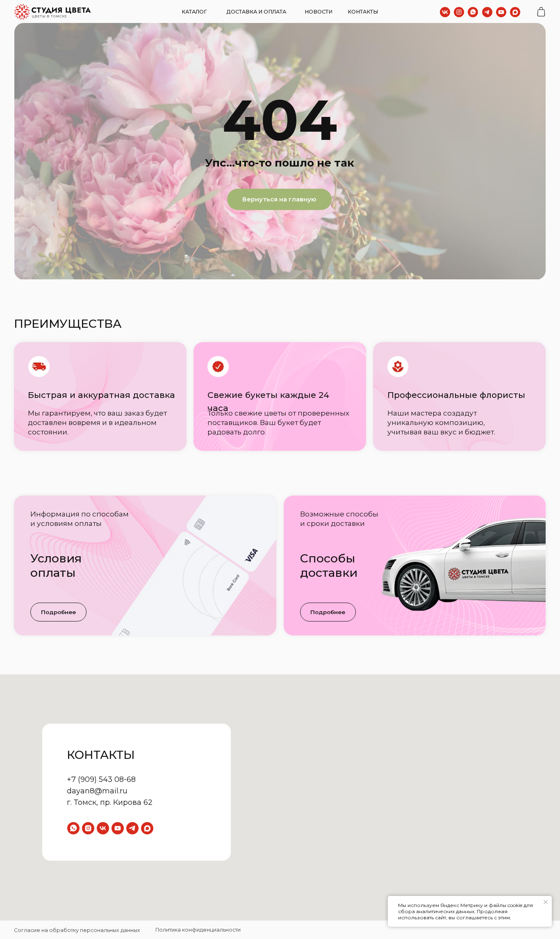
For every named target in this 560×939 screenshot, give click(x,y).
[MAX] (147, 828)
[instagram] (88, 828)
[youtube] (118, 828)
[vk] (103, 828)
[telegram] (132, 828)
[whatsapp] (73, 828)
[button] (58, 612)
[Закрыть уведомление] (546, 902)
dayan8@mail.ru (97, 790)
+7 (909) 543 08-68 (101, 779)
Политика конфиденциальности (198, 930)
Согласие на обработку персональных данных (77, 930)
